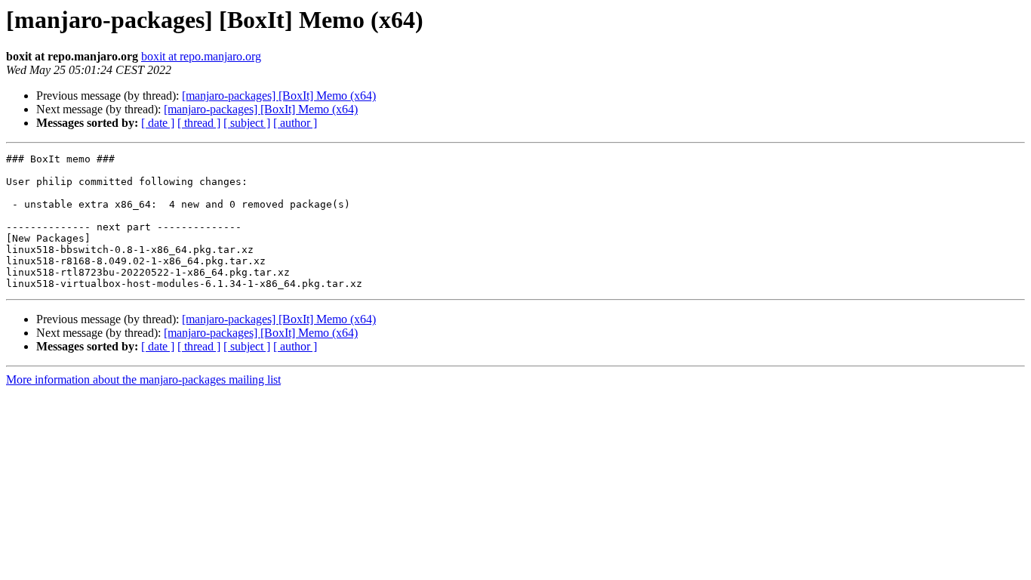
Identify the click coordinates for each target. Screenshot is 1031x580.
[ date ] (157, 122)
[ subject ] (246, 122)
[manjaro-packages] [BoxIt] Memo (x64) (279, 95)
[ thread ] (198, 122)
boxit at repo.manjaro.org (201, 56)
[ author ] (295, 122)
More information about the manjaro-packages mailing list (143, 379)
